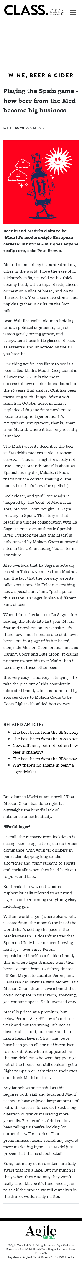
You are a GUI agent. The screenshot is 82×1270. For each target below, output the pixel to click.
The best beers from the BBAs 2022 (45, 739)
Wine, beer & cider (41, 75)
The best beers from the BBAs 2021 (45, 759)
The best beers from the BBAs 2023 (45, 732)
